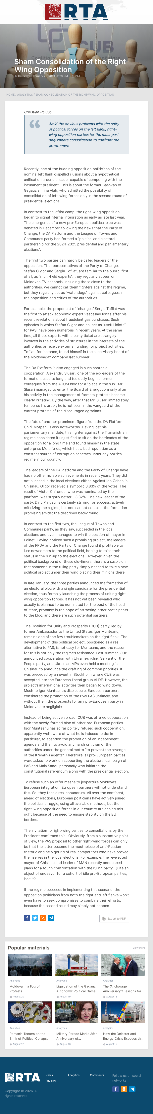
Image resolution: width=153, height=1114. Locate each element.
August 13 (65, 1043)
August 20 (18, 996)
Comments (97, 1075)
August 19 (65, 996)
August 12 (111, 1043)
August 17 (18, 1043)
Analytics (25, 94)
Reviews (50, 1080)
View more (139, 947)
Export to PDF (117, 918)
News (49, 1075)
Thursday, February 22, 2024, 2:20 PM (43, 76)
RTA (77, 76)
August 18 (111, 996)
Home (10, 94)
